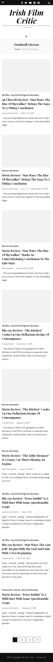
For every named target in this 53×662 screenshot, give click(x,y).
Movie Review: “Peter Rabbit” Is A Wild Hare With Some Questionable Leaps (25, 599)
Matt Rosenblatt (9, 469)
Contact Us (41, 657)
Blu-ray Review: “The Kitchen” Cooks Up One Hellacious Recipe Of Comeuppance (25, 334)
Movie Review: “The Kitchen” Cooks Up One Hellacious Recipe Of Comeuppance (25, 413)
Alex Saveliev (7, 268)
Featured (7, 589)
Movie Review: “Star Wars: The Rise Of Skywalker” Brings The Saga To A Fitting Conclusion (26, 179)
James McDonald (9, 113)
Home (17, 589)
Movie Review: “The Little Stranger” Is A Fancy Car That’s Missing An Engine (26, 460)
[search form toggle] (49, 3)
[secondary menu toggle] (3, 2)
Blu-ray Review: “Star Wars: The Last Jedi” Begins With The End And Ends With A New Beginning (26, 549)
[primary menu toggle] (26, 36)
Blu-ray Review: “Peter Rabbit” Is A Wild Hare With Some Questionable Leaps (25, 502)
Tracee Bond (7, 344)
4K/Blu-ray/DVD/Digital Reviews (20, 95)
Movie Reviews (10, 170)
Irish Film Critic (26, 16)
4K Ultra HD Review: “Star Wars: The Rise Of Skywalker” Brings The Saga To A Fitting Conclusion (26, 104)
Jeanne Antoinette (10, 512)
